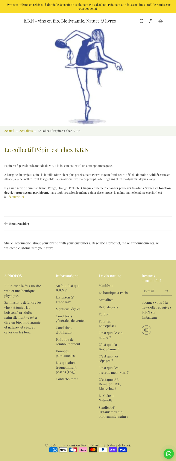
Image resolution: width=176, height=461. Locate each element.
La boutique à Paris (113, 292)
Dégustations (108, 307)
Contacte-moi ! (67, 379)
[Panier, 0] (160, 21)
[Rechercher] (141, 21)
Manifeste (106, 285)
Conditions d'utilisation (64, 329)
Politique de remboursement (68, 341)
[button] (171, 21)
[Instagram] (146, 330)
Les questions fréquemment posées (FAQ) (66, 367)
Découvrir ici (15, 197)
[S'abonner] (166, 290)
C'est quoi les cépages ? (108, 358)
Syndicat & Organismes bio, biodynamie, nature (113, 412)
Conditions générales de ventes (70, 318)
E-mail (149, 291)
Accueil (9, 131)
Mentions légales (68, 309)
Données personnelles (65, 353)
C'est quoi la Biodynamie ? (109, 346)
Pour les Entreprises (107, 323)
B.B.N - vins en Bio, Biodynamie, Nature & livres (93, 445)
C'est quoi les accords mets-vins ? (114, 369)
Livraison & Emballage (65, 299)
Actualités (26, 131)
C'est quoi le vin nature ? (111, 334)
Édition (104, 314)
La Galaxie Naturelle (106, 397)
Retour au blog (19, 223)
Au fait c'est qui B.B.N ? (67, 287)
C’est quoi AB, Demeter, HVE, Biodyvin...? (110, 384)
